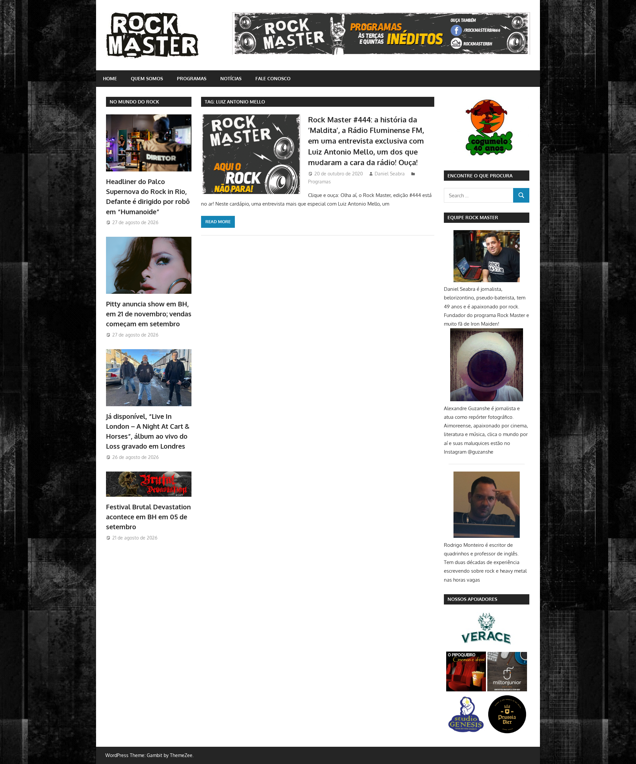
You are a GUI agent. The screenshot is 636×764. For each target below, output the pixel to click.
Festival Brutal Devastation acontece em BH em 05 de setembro (148, 516)
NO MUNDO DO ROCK (134, 101)
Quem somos (147, 78)
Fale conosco (273, 78)
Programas (191, 78)
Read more (218, 221)
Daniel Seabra (390, 173)
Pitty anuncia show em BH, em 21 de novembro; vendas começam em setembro (148, 313)
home (110, 78)
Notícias (230, 78)
